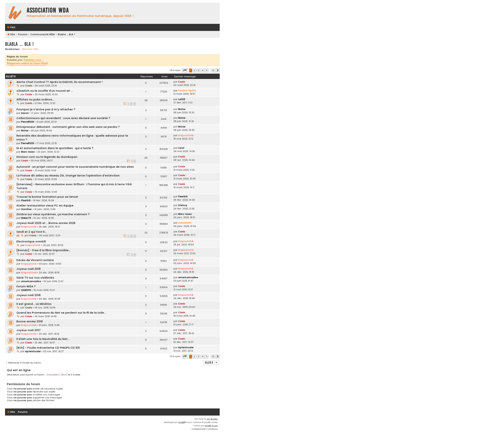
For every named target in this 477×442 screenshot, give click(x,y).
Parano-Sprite (187, 90)
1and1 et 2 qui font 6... (31, 232)
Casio (28, 85)
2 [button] (194, 70)
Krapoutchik (185, 135)
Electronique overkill (31, 241)
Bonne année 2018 (29, 321)
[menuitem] (11, 27)
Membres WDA (30, 49)
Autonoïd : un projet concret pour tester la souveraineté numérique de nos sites (75, 167)
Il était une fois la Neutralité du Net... (43, 339)
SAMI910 (26, 290)
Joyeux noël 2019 (28, 269)
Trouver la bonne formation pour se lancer (47, 197)
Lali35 (181, 99)
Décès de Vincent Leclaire (35, 260)
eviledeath (184, 222)
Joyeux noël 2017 (28, 330)
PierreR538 (27, 121)
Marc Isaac (28, 151)
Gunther (26, 209)
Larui (181, 147)
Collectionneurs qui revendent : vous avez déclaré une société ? (63, 118)
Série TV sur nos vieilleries (35, 278)
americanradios (31, 281)
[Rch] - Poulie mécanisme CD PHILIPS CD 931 (48, 348)
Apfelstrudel (33, 351)
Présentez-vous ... (33, 59)
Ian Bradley (212, 419)
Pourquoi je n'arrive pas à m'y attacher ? (45, 109)
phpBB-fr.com (211, 425)
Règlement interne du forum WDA (27, 63)
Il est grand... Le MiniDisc (34, 304)
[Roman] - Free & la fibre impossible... (43, 250)
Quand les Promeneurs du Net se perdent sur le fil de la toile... (61, 313)
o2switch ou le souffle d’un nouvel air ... (44, 91)
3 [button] (198, 70)
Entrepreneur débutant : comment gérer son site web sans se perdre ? (68, 127)
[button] (185, 70)
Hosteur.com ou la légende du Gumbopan (46, 157)
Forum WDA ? (26, 286)
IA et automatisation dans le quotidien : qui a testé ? (54, 148)
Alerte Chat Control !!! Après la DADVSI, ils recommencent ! (59, 82)
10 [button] (213, 70)
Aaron (25, 113)
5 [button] (206, 70)
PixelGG (26, 200)
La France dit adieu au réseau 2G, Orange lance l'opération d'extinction (68, 175)
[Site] (15, 13)
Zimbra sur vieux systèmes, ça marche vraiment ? (53, 214)
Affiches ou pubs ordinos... (35, 99)
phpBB (181, 422)
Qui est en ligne (19, 370)
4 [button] (202, 70)
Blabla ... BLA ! (19, 44)
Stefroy (182, 205)
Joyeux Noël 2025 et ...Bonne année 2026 (45, 223)
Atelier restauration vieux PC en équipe (44, 205)
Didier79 (26, 218)
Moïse (181, 109)
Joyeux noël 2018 (28, 295)
